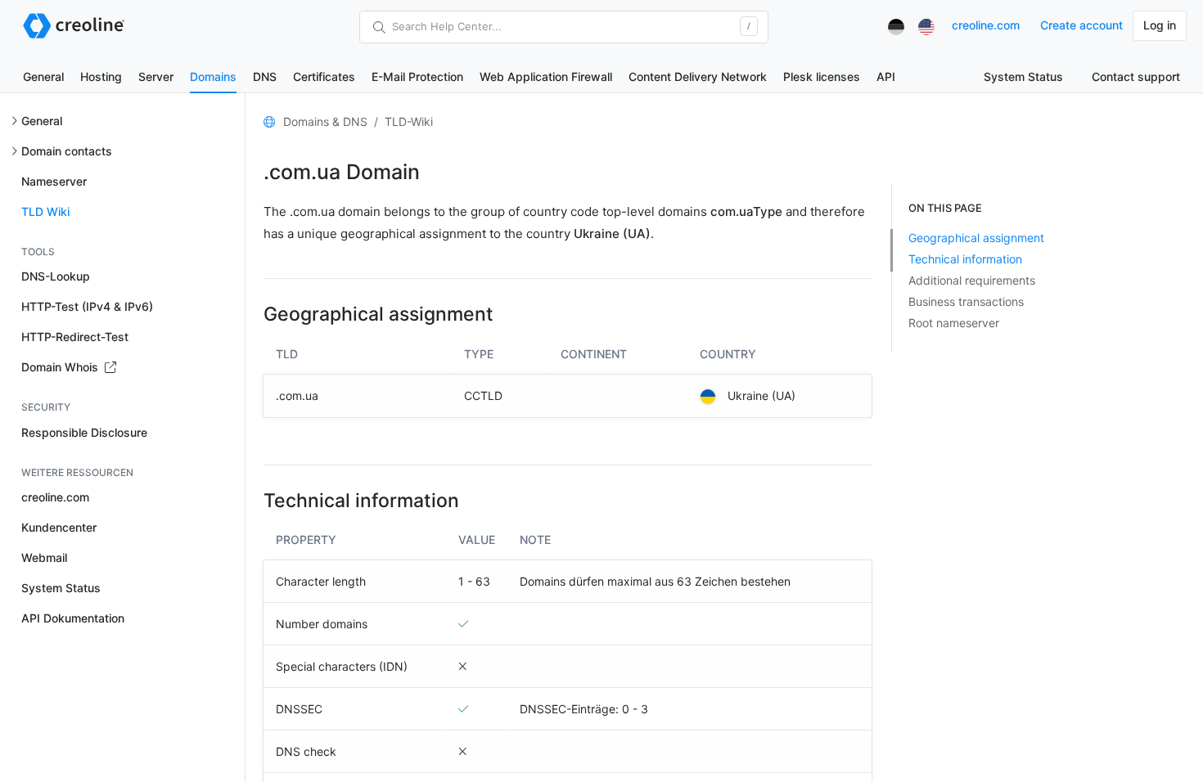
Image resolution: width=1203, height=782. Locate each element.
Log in (1159, 25)
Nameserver (54, 181)
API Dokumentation (72, 618)
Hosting (101, 76)
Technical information (965, 259)
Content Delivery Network (698, 76)
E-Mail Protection (417, 76)
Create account (1081, 25)
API (885, 76)
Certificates (324, 76)
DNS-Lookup (55, 276)
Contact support (1136, 76)
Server (155, 76)
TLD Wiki (45, 211)
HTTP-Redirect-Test (74, 337)
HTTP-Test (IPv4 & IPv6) (87, 306)
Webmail (44, 557)
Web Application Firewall (546, 76)
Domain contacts (66, 151)
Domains (213, 76)
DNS (265, 76)
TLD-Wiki (409, 121)
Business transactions (966, 301)
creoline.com (986, 25)
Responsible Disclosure (84, 432)
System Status (1023, 76)
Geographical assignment (976, 238)
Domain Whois (61, 367)
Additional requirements (971, 280)
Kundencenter (59, 527)
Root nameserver (953, 323)
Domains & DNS (325, 121)
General (43, 76)
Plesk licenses (821, 76)
